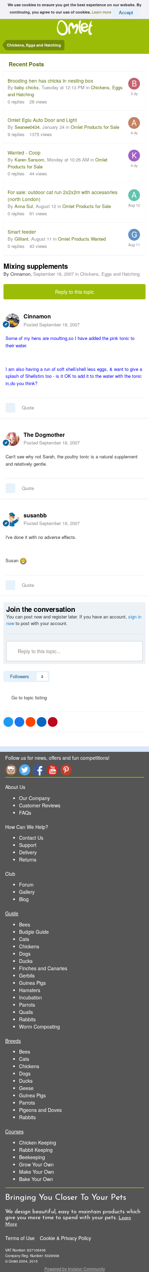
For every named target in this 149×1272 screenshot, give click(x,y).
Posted (52, 324)
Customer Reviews (39, 805)
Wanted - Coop (24, 152)
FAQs (25, 812)
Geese (26, 1087)
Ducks (26, 960)
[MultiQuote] (10, 408)
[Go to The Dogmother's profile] (12, 439)
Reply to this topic (74, 291)
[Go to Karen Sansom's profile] (134, 155)
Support (27, 844)
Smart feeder (22, 231)
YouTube (52, 769)
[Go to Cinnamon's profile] (12, 320)
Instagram (10, 769)
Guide (11, 913)
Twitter (24, 769)
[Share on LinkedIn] (41, 722)
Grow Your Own (36, 1164)
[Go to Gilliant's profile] (134, 235)
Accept (126, 12)
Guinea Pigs (32, 982)
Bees (24, 924)
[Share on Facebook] (19, 722)
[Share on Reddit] (30, 722)
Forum (26, 884)
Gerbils (27, 975)
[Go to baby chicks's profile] (134, 84)
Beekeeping (32, 1157)
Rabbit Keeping (36, 1149)
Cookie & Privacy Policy (65, 1237)
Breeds (13, 1040)
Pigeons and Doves (40, 1109)
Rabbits (27, 1019)
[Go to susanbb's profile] (12, 519)
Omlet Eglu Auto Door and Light (42, 119)
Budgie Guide (34, 931)
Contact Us (31, 837)
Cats (24, 939)
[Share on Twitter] (8, 722)
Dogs (24, 953)
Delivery (28, 852)
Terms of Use (20, 1237)
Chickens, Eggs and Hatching (110, 274)
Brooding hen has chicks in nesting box (50, 80)
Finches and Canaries (43, 968)
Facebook (38, 769)
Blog (24, 899)
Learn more (101, 11)
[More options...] (136, 320)
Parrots (27, 1004)
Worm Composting (39, 1026)
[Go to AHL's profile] (134, 123)
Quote (28, 407)
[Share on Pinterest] (53, 722)
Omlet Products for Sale (95, 127)
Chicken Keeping (37, 1142)
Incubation (30, 997)
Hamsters (29, 990)
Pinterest (66, 769)
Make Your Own (36, 1171)
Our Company (34, 798)
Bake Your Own (36, 1178)
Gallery (27, 891)
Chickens (29, 946)
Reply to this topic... (38, 651)
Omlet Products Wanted (82, 238)
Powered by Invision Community (74, 1269)
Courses (14, 1131)
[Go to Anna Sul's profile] (134, 195)
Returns (27, 859)
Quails (26, 1011)
